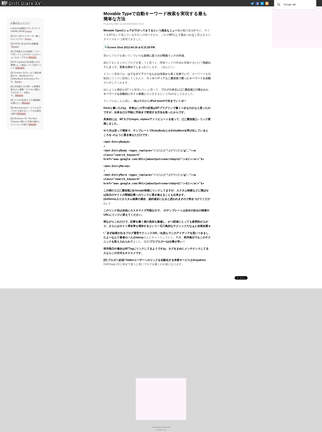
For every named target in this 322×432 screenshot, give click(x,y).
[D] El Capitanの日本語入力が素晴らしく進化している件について (26, 65)
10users (15, 46)
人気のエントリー (20, 22)
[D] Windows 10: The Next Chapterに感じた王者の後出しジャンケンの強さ (25, 121)
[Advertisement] (297, 27)
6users (18, 81)
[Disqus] (161, 334)
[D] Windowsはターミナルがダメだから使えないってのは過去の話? (26, 110)
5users (27, 39)
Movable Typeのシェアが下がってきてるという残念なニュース (141, 30)
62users (26, 103)
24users (19, 95)
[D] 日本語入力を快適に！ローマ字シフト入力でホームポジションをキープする (26, 54)
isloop (140, 237)
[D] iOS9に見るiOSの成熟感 (24, 43)
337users (21, 114)
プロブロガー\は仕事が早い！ (167, 241)
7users (28, 31)
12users (32, 124)
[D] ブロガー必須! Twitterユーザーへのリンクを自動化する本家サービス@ (148, 260)
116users (19, 68)
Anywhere (199, 260)
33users (32, 57)
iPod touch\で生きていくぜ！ (168, 100)
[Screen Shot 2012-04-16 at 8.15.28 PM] (129, 47)
